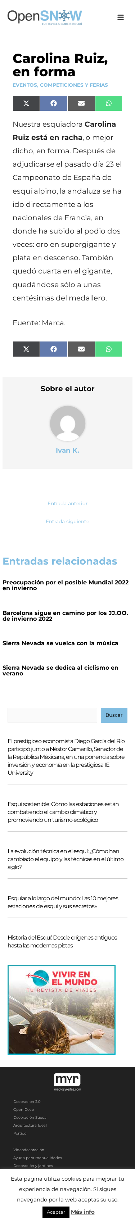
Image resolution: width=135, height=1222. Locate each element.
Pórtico (19, 1133)
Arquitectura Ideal (30, 1125)
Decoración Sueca (29, 1117)
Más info (83, 1211)
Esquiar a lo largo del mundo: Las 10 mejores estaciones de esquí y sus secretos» (63, 902)
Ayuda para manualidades (37, 1157)
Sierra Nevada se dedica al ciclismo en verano (60, 670)
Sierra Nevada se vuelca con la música (60, 643)
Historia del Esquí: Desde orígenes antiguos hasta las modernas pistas (62, 941)
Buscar (113, 715)
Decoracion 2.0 (27, 1101)
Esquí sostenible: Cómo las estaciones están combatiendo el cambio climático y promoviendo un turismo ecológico (63, 812)
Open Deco (23, 1109)
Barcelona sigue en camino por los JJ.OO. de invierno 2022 (65, 616)
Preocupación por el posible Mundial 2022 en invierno (66, 585)
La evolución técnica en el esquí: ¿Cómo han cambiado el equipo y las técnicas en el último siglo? (65, 859)
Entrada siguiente (67, 521)
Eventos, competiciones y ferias (60, 85)
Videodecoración (28, 1150)
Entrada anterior (67, 503)
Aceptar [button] (56, 1212)
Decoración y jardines (33, 1165)
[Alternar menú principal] (120, 17)
